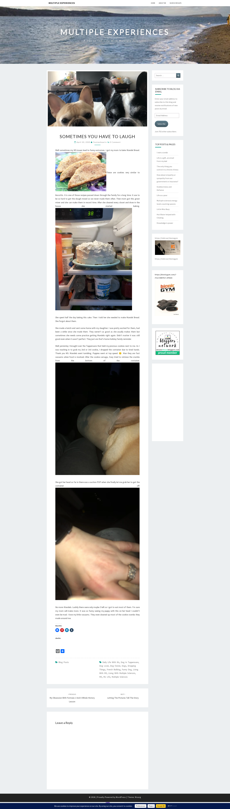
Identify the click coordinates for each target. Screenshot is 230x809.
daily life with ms (110, 662)
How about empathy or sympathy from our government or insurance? (167, 178)
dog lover (104, 665)
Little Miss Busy (163, 209)
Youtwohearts (100, 142)
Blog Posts (63, 662)
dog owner (115, 665)
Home (153, 3)
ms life (106, 676)
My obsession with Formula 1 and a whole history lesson (72, 698)
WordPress (121, 797)
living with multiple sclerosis (121, 673)
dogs (124, 665)
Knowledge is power (165, 223)
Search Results (175, 3)
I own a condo (162, 152)
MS (100, 676)
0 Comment (115, 142)
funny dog (127, 669)
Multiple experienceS (62, 2)
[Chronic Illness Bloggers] (168, 343)
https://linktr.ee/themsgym (166, 259)
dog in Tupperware (129, 662)
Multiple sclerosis (120, 676)
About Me (162, 3)
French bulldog (114, 669)
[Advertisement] (168, 402)
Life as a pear (162, 195)
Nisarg (138, 797)
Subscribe (161, 124)
